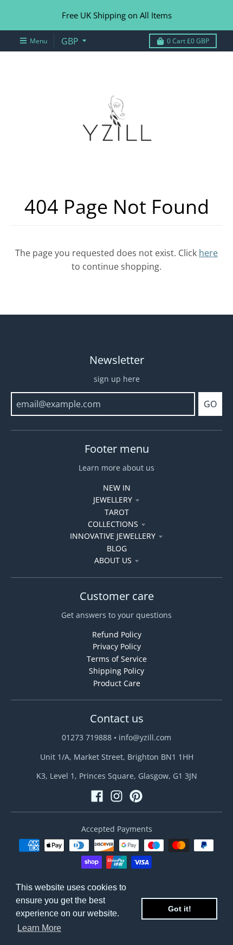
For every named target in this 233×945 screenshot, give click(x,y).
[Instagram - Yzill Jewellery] (116, 796)
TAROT (117, 512)
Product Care (116, 683)
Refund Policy (116, 634)
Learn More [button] (39, 928)
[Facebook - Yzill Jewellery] (96, 796)
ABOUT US (113, 560)
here (208, 253)
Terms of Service (117, 659)
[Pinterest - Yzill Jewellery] (136, 796)
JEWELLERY (112, 499)
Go (210, 404)
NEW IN (117, 488)
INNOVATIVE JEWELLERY (113, 536)
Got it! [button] (179, 908)
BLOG (117, 548)
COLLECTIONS (113, 524)
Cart (188, 40)
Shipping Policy (116, 671)
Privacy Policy (117, 646)
